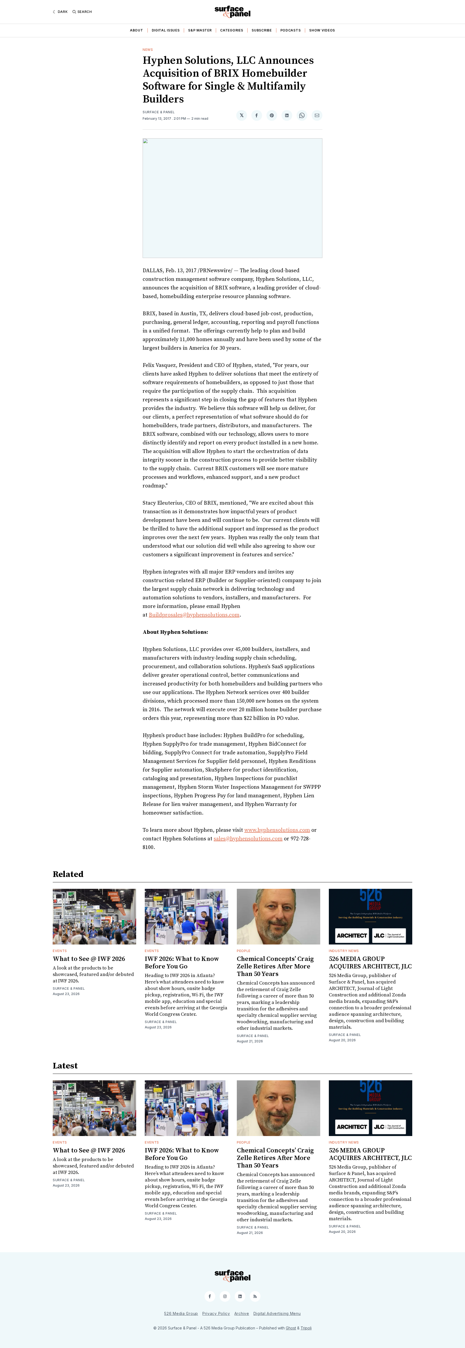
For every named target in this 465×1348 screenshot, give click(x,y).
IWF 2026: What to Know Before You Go (182, 963)
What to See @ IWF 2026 (89, 959)
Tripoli (306, 1328)
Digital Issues (166, 30)
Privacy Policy (216, 1313)
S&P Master (200, 30)
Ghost (291, 1328)
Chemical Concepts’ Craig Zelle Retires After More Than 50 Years (275, 966)
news (148, 50)
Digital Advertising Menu (277, 1313)
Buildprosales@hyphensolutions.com (194, 615)
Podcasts (290, 30)
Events (60, 951)
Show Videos (322, 30)
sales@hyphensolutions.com (248, 839)
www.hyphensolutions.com (277, 830)
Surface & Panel (159, 112)
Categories (231, 30)
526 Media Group (181, 1313)
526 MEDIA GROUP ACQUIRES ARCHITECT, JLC (370, 963)
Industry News (344, 951)
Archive (241, 1313)
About (136, 30)
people (244, 951)
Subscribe (262, 30)
